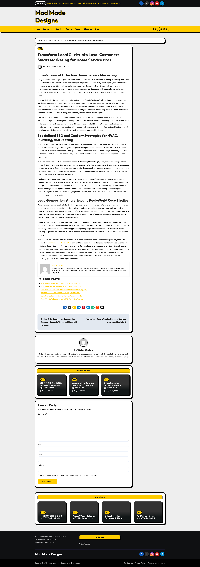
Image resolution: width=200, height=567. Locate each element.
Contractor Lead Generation (59, 243)
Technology (47, 29)
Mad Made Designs (50, 16)
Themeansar (76, 563)
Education (88, 29)
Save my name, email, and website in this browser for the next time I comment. (71, 475)
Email (40, 455)
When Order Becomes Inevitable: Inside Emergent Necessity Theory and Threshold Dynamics (59, 322)
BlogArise (64, 563)
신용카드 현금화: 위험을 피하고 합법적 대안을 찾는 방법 (51, 385)
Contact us (85, 544)
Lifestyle (68, 29)
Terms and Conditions (156, 563)
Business (36, 29)
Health (58, 29)
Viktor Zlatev (51, 66)
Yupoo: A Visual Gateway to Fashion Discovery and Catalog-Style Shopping (83, 385)
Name (41, 445)
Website (41, 465)
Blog (97, 29)
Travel (78, 29)
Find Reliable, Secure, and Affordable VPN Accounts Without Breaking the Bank (146, 519)
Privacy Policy (140, 563)
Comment (42, 414)
